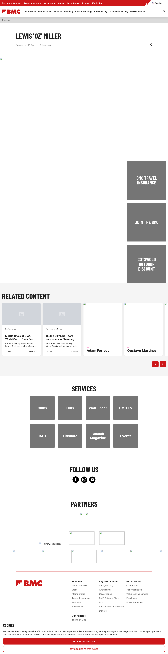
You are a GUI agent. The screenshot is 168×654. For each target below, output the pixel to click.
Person (6, 20)
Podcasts (76, 602)
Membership (78, 594)
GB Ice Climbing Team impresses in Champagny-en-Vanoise (62, 337)
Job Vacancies (134, 589)
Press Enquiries (134, 602)
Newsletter (78, 606)
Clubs (61, 3)
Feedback (131, 598)
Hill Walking (100, 11)
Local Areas (73, 3)
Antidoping (105, 589)
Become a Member (11, 3)
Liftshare (70, 436)
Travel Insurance (32, 3)
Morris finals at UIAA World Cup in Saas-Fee (19, 337)
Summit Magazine (98, 436)
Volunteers (49, 3)
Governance (105, 594)
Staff (74, 589)
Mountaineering (118, 11)
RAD (42, 436)
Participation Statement (111, 606)
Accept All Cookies (84, 641)
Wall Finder (98, 408)
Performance (137, 11)
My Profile (97, 3)
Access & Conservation (38, 11)
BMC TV (125, 408)
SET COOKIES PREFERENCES (84, 649)
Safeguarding (106, 585)
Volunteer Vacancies (137, 594)
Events (85, 3)
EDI (101, 602)
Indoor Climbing (63, 11)
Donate (103, 610)
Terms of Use (79, 619)
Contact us (132, 585)
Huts (70, 408)
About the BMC (80, 585)
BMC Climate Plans (109, 598)
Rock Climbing (83, 11)
